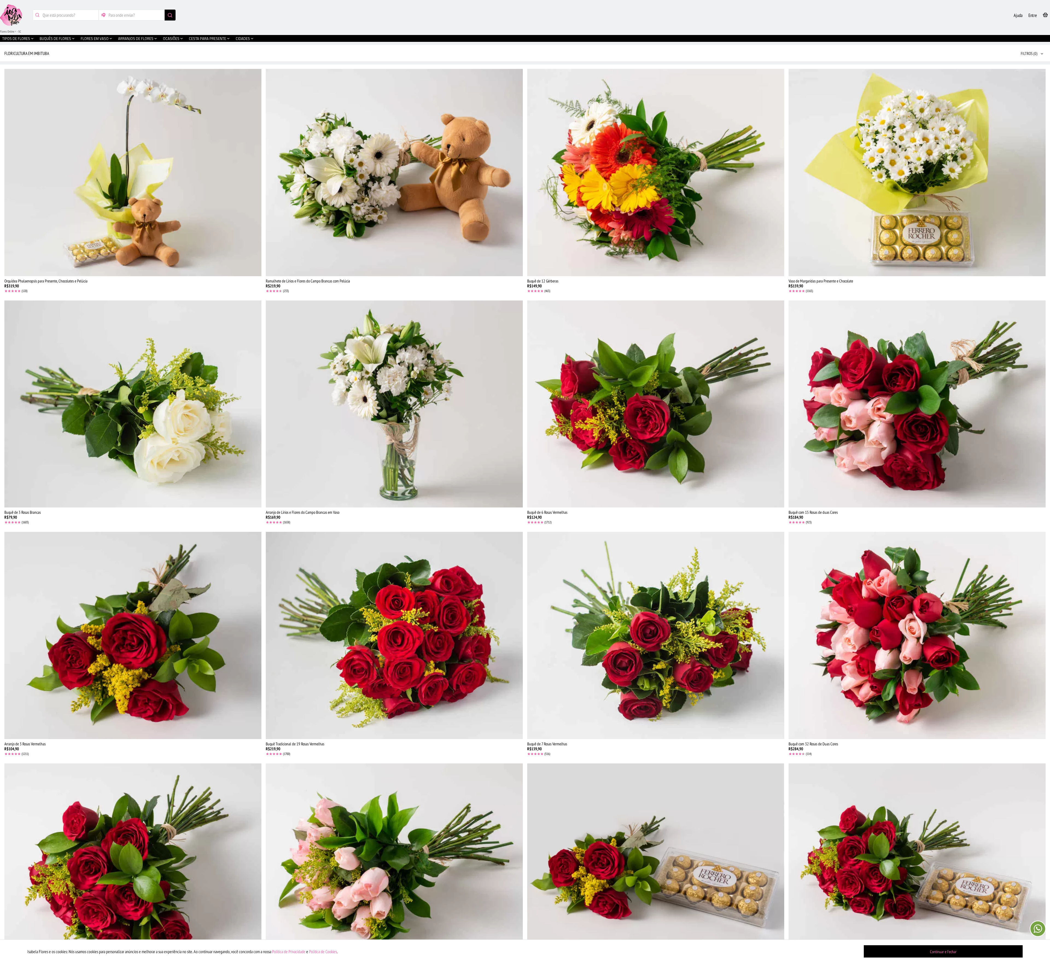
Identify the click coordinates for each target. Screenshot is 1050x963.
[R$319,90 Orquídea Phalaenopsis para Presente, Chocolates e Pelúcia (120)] (132, 172)
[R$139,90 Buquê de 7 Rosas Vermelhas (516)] (655, 635)
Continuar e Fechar (943, 951)
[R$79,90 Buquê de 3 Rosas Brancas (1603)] (132, 404)
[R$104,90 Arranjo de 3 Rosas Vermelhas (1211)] (132, 635)
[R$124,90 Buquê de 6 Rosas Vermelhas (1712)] (655, 404)
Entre (1032, 15)
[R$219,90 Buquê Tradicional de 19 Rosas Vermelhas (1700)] (394, 635)
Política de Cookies (323, 951)
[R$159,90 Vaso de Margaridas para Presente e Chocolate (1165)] (917, 172)
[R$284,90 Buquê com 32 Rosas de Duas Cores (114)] (917, 635)
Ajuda (1018, 15)
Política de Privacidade (288, 951)
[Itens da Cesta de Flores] (1045, 16)
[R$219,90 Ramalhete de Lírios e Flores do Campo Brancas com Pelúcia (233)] (394, 172)
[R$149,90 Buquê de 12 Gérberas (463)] (655, 172)
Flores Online (7, 31)
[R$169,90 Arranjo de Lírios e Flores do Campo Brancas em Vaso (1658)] (394, 404)
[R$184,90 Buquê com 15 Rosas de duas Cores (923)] (917, 404)
